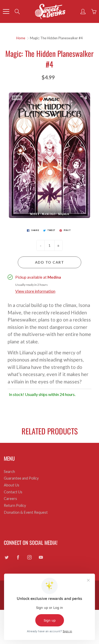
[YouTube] (40, 557)
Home (20, 38)
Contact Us (13, 492)
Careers (10, 498)
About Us (11, 485)
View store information (35, 291)
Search (9, 471)
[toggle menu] (6, 11)
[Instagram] (29, 557)
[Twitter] (6, 557)
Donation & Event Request (26, 512)
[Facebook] (17, 557)
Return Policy (15, 505)
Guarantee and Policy (21, 478)
